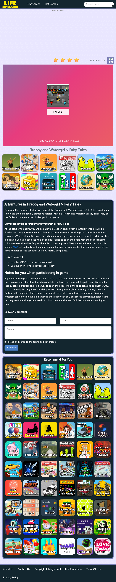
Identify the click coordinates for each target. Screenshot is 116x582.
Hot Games (51, 4)
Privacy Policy (10, 577)
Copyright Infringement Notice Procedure (58, 569)
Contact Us (24, 569)
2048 (15, 247)
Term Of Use (93, 569)
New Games (33, 4)
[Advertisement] (58, 33)
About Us (8, 569)
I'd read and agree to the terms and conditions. (31, 342)
